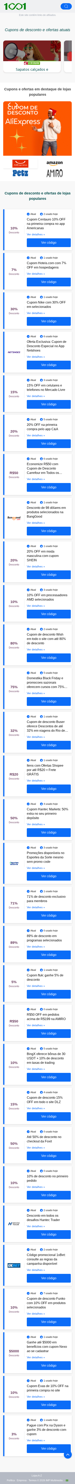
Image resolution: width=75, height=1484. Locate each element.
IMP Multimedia (54, 1480)
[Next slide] (16, 104)
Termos (33, 1480)
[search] (66, 6)
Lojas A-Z (37, 1475)
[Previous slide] (9, 104)
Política (11, 1480)
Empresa (22, 1480)
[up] (68, 1455)
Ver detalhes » (36, 234)
